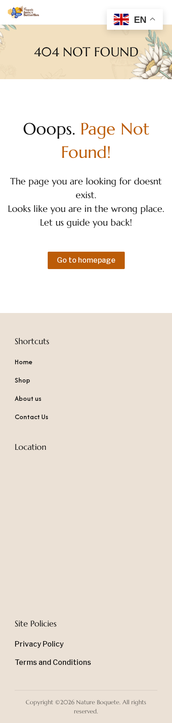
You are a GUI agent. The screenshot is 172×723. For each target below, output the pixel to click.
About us (28, 398)
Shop (22, 380)
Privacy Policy (39, 644)
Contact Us (31, 416)
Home (24, 362)
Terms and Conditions (53, 662)
